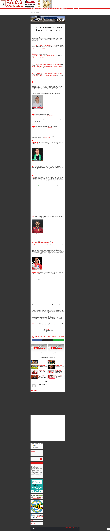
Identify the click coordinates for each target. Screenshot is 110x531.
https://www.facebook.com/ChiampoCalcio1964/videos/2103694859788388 (42, 115)
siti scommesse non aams (34, 452)
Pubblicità (78, 527)
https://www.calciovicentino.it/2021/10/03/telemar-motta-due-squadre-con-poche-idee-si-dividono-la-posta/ (47, 73)
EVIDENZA (43, 360)
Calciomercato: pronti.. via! (42, 371)
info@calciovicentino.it (49, 329)
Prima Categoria (41, 8)
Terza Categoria (51, 8)
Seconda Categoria (46, 8)
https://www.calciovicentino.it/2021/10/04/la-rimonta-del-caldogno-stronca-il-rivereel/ (44, 62)
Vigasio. (33, 337)
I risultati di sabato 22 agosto (34, 475)
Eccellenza (34, 8)
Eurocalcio (41, 336)
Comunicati (73, 527)
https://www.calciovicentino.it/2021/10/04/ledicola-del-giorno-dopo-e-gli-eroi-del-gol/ (44, 45)
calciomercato (34, 336)
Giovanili (54, 8)
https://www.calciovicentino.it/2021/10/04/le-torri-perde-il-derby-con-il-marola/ (43, 55)
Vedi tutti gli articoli (34, 390)
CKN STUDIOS (50, 528)
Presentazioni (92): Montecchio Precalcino (36, 474)
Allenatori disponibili (58, 361)
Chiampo (38, 336)
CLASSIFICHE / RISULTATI (68, 527)
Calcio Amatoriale (63, 8)
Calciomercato (40, 360)
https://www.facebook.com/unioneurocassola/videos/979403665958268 (42, 127)
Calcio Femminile (58, 8)
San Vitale (56, 336)
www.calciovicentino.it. (47, 137)
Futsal (66, 8)
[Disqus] (48, 403)
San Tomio (53, 336)
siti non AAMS (33, 523)
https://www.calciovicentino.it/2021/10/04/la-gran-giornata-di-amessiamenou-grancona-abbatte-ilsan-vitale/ (47, 66)
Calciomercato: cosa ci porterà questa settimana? (37, 465)
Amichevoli (56, 370)
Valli (59, 336)
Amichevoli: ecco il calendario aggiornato (36, 464)
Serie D (31, 8)
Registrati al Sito (33, 520)
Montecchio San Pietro (47, 336)
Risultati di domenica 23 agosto (34, 467)
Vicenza (62, 336)
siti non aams (33, 451)
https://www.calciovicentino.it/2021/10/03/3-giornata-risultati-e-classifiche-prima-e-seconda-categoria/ (46, 64)
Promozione (37, 8)
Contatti (76, 527)
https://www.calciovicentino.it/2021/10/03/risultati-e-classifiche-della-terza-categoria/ (44, 75)
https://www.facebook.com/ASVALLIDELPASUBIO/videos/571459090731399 (43, 242)
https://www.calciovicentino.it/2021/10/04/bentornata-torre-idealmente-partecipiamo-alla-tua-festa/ (46, 77)
